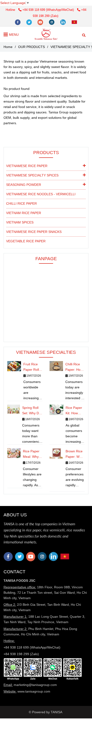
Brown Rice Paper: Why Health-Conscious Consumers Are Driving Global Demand (74, 454)
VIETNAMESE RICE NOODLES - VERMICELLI (40, 194)
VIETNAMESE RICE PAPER (26, 166)
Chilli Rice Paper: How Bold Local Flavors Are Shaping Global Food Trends (74, 367)
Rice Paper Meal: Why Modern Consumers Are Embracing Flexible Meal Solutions (31, 454)
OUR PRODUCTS (31, 47)
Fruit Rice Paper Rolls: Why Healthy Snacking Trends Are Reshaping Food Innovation (32, 367)
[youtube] (40, 22)
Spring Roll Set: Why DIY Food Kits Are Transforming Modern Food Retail (32, 411)
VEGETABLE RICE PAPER (26, 241)
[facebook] (18, 22)
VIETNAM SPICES (19, 222)
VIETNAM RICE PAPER (23, 213)
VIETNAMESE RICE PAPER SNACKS (34, 232)
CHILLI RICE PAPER (21, 203)
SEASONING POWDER (23, 185)
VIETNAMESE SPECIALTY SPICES (32, 175)
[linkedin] (63, 22)
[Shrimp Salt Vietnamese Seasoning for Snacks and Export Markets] (62, 712)
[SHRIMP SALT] (46, 34)
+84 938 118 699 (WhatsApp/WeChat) (48, 10)
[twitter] (29, 22)
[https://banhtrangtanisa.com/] (74, 22)
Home (8, 47)
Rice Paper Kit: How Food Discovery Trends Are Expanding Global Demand (74, 411)
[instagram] (52, 22)
